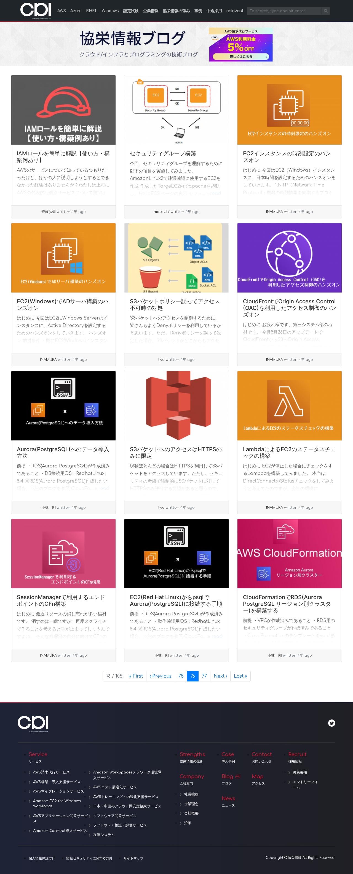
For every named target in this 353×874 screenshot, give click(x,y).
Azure (76, 11)
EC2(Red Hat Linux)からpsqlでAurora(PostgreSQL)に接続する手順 (176, 600)
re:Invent (235, 11)
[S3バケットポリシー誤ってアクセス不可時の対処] (176, 258)
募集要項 (300, 772)
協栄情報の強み (176, 11)
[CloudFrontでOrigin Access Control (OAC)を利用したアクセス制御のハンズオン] (289, 258)
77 (206, 676)
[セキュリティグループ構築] (176, 110)
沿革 (187, 823)
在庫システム (104, 835)
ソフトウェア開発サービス (114, 816)
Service (38, 757)
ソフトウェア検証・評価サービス (120, 825)
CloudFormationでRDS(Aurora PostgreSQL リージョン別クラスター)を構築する (287, 604)
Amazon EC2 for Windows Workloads (57, 803)
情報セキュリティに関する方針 (89, 858)
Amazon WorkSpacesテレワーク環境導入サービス (127, 775)
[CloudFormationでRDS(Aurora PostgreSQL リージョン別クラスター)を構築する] (289, 553)
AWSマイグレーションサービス (58, 791)
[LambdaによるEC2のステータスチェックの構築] (289, 405)
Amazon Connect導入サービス (60, 831)
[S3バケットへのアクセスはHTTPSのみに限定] (176, 405)
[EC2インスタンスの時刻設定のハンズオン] (289, 110)
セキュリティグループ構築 (163, 153)
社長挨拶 (191, 794)
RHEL (91, 11)
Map (258, 779)
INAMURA (274, 212)
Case (228, 757)
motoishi (162, 212)
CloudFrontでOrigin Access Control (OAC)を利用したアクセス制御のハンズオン (289, 308)
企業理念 (191, 804)
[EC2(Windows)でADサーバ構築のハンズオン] (63, 258)
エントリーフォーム (305, 784)
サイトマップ (133, 858)
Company (192, 779)
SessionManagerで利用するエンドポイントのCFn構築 (61, 600)
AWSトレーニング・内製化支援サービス (126, 797)
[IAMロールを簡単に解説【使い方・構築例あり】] (63, 110)
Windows (110, 11)
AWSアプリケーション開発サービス (60, 818)
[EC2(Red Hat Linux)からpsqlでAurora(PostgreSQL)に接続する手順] (176, 553)
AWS (61, 11)
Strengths (192, 757)
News (228, 801)
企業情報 (151, 11)
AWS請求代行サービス (51, 772)
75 (182, 676)
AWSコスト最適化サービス (115, 787)
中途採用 (214, 11)
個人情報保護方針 (42, 858)
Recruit (297, 757)
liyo (161, 360)
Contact (262, 757)
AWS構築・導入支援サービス (57, 782)
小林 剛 (48, 508)
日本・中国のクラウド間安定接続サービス (127, 806)
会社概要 (191, 813)
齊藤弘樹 (48, 212)
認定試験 (131, 11)
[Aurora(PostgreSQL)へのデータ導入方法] (63, 405)
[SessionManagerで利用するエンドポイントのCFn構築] (63, 553)
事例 (198, 11)
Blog (227, 779)
